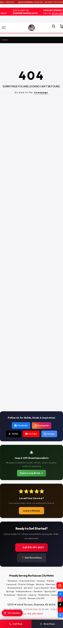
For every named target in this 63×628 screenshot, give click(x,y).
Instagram (43, 425)
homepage (41, 92)
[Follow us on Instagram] (60, 599)
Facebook (23, 425)
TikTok (15, 434)
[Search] (52, 28)
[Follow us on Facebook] (60, 594)
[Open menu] (8, 28)
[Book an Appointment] (60, 585)
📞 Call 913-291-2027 (31, 547)
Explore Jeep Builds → (31, 473)
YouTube (32, 434)
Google (51, 434)
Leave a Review (31, 510)
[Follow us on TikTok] (60, 604)
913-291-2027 (56, 13)
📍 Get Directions (31, 557)
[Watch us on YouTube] (60, 609)
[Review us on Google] (60, 615)
